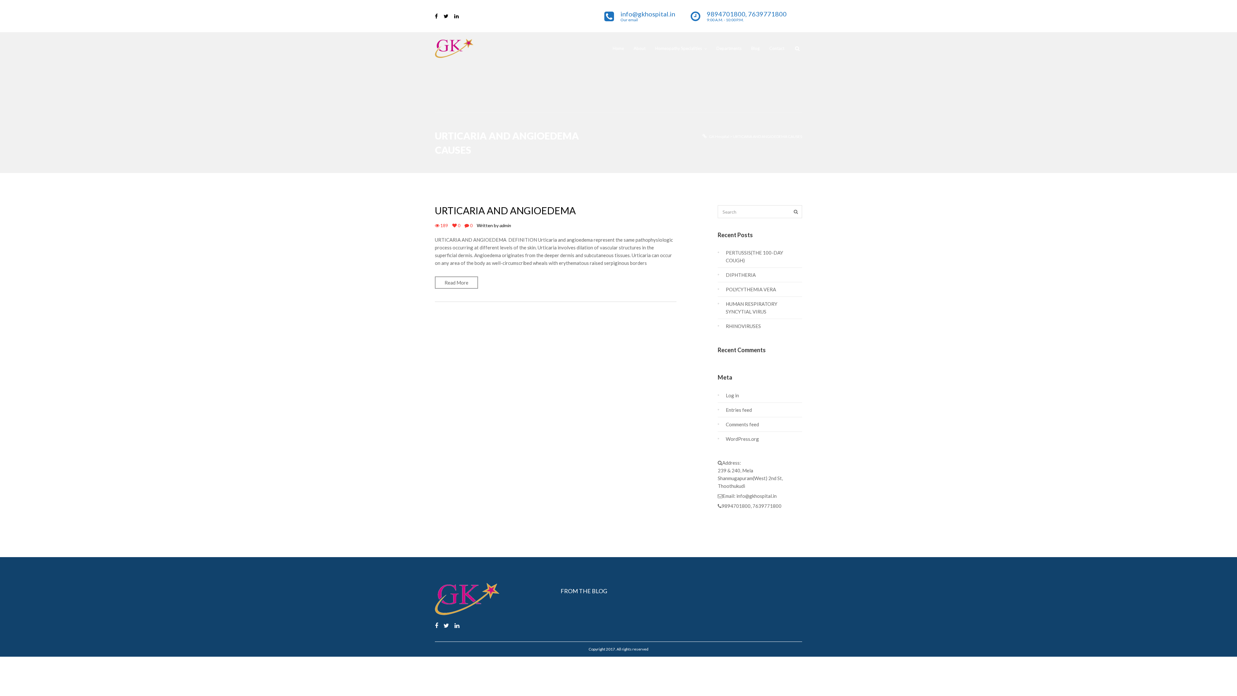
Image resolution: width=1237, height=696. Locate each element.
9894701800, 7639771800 (752, 506)
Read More (456, 282)
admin (505, 225)
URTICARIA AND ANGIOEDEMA (505, 210)
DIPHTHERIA (741, 275)
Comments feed (742, 424)
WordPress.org (742, 439)
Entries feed (739, 410)
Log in (732, 395)
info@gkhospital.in (756, 496)
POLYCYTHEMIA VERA (751, 289)
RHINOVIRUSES (743, 326)
